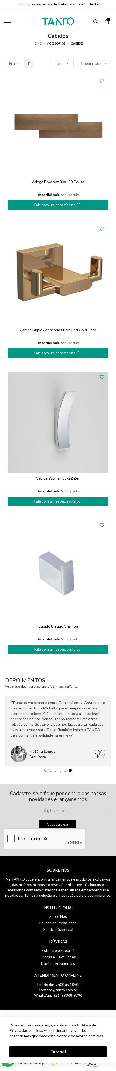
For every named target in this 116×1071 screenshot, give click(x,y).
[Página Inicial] (58, 20)
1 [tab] (47, 771)
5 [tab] (66, 771)
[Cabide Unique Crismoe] (58, 570)
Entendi (58, 1051)
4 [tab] (61, 771)
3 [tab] (57, 771)
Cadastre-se (57, 824)
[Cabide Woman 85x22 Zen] (58, 422)
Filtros (14, 63)
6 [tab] (71, 771)
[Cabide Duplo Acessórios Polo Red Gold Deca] (58, 274)
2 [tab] (52, 771)
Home (36, 43)
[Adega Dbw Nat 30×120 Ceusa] (58, 126)
